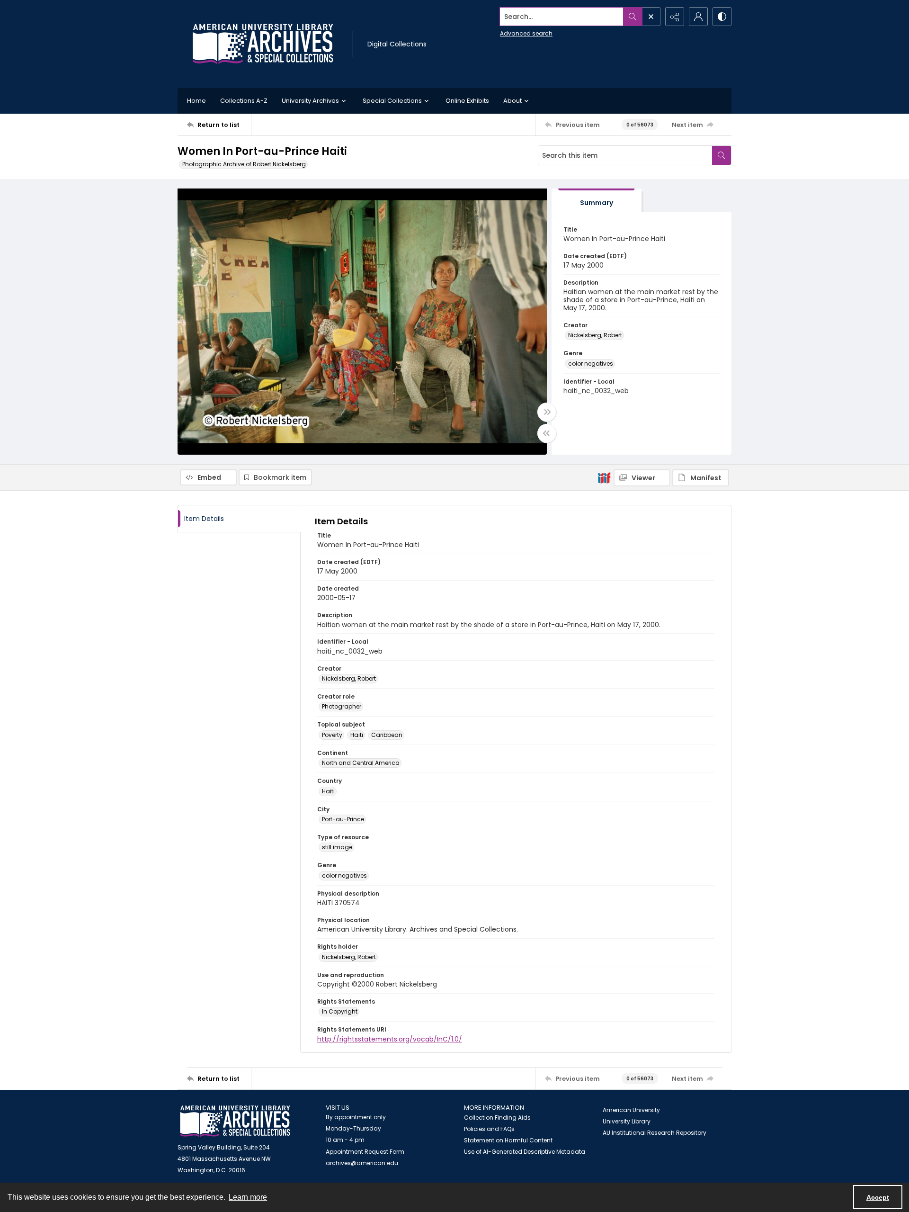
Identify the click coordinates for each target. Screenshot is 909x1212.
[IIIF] (604, 477)
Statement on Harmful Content (508, 1140)
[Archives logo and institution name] (263, 44)
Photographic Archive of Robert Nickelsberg (244, 164)
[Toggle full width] (546, 412)
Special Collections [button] (392, 100)
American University (631, 1110)
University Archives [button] (310, 100)
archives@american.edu (362, 1163)
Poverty (332, 735)
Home (196, 100)
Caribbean (386, 735)
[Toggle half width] (546, 433)
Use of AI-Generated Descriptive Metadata (524, 1152)
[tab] (597, 201)
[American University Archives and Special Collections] (235, 1121)
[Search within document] (721, 155)
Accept (877, 1197)
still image (337, 847)
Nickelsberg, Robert (595, 335)
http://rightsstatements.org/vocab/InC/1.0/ (389, 1039)
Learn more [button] (248, 1197)
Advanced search (526, 33)
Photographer (341, 706)
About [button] (512, 100)
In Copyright (339, 1011)
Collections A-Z (243, 100)
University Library (627, 1121)
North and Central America (361, 763)
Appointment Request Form (365, 1152)
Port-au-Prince (343, 819)
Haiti (356, 735)
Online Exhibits (467, 100)
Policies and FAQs (489, 1129)
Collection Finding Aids (497, 1117)
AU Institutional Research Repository (654, 1133)
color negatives (590, 363)
